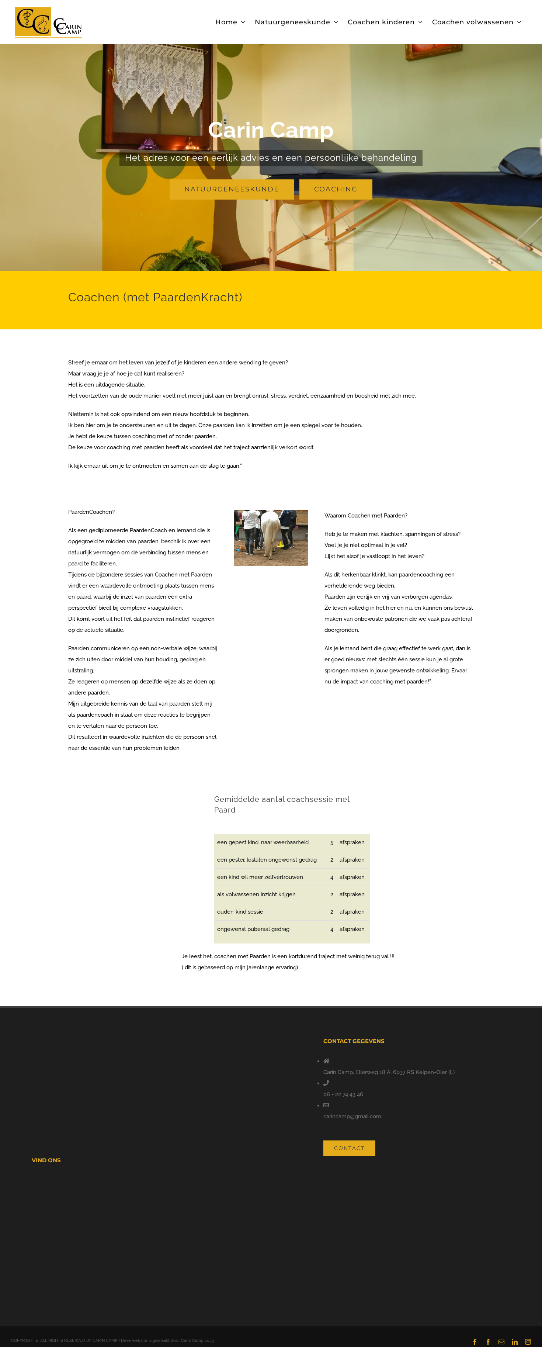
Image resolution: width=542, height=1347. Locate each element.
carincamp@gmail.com (352, 1116)
